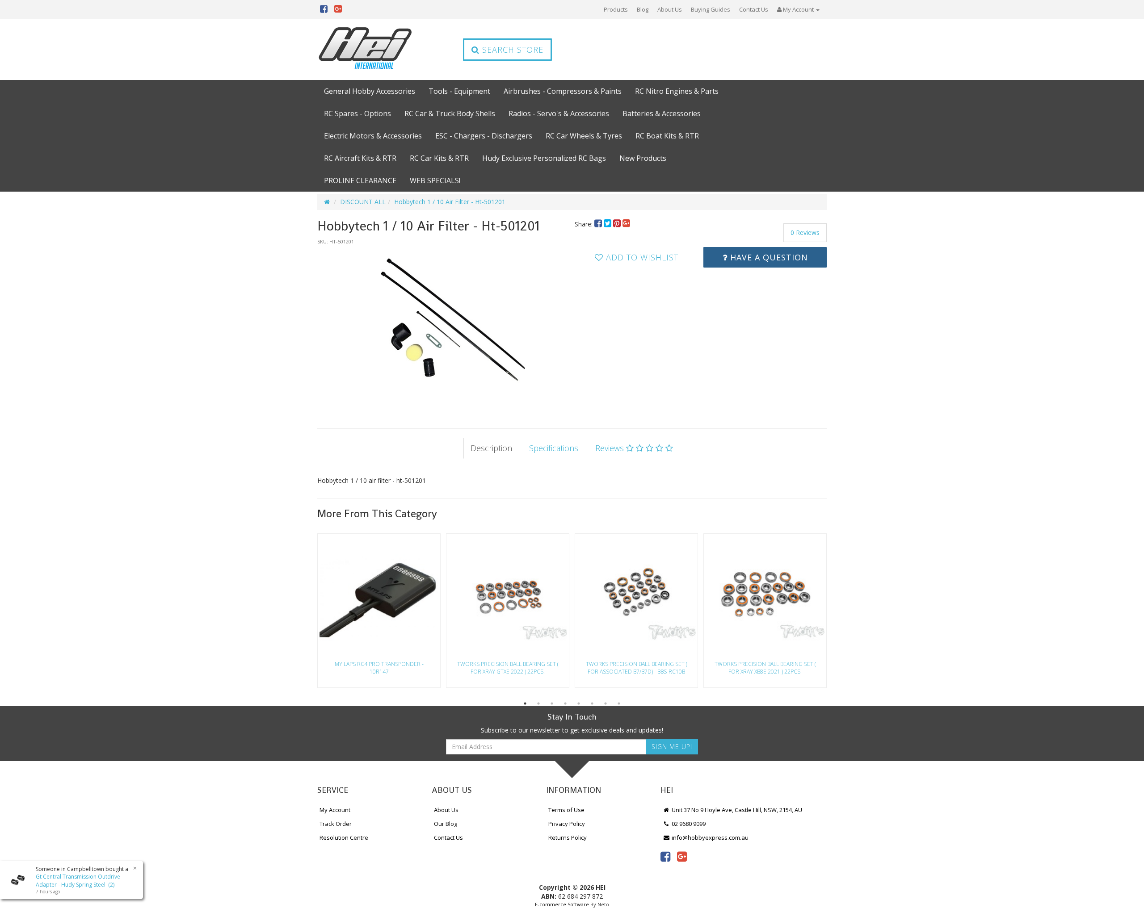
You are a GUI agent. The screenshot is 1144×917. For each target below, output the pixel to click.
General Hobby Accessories (369, 91)
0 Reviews (805, 232)
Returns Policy (567, 837)
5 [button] (578, 703)
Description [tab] (491, 448)
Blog (642, 9)
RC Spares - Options (357, 113)
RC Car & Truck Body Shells (449, 113)
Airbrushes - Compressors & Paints (563, 91)
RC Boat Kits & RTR (667, 136)
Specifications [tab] (553, 448)
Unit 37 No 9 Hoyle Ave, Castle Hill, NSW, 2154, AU (736, 810)
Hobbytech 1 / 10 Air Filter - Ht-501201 (449, 201)
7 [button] (605, 703)
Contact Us (753, 9)
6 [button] (592, 703)
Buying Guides (710, 9)
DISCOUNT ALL (363, 201)
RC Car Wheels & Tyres (584, 136)
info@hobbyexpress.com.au (709, 837)
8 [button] (618, 703)
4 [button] (565, 703)
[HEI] (365, 49)
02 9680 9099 (688, 824)
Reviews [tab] (610, 448)
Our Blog (445, 824)
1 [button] (525, 703)
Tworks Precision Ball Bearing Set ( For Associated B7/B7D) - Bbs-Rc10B (636, 667)
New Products (642, 158)
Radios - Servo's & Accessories (559, 113)
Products (616, 9)
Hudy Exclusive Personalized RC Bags (544, 158)
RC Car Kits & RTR (439, 158)
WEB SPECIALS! (435, 180)
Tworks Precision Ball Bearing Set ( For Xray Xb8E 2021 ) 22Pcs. (765, 667)
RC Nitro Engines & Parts (677, 91)
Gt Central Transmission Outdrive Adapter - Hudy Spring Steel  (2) (78, 880)
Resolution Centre (344, 837)
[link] (665, 856)
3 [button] (551, 703)
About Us (669, 9)
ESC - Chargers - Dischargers (483, 136)
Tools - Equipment (459, 91)
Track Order (336, 824)
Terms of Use (566, 810)
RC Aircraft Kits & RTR (360, 158)
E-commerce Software (562, 904)
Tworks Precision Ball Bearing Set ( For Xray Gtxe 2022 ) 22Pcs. (508, 667)
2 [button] (538, 703)
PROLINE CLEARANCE (360, 180)
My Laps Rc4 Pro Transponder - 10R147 (379, 667)
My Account (335, 810)
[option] (443, 328)
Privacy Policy (566, 824)
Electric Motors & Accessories (373, 136)
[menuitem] (599, 224)
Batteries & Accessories (661, 113)
